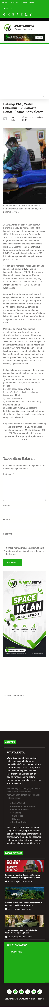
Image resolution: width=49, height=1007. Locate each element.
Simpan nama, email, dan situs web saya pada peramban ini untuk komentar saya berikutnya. (25, 551)
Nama (6, 505)
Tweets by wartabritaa (13, 695)
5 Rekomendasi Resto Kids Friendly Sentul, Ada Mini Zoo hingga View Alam (23, 903)
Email (6, 519)
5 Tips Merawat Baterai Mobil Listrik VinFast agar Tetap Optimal (21, 931)
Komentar (8, 474)
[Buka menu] (5, 97)
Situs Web (7, 534)
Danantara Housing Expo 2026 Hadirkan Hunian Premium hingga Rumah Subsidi (23, 876)
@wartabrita (16, 952)
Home (4, 3)
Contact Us (7, 8)
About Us (14, 3)
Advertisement (27, 3)
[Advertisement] (24, 69)
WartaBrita (23, 26)
